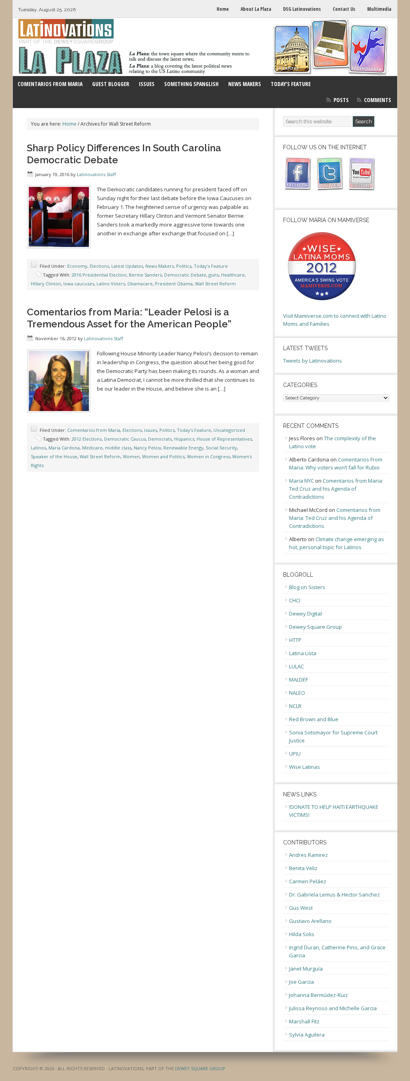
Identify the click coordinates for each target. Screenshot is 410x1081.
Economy (77, 266)
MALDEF (298, 679)
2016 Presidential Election (99, 275)
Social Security (221, 448)
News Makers (159, 266)
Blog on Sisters (307, 587)
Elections (99, 266)
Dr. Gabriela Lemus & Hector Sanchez (334, 894)
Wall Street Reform (215, 284)
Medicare (92, 448)
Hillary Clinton (46, 284)
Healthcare (233, 275)
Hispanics (184, 439)
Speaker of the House (54, 456)
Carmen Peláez (307, 881)
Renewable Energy (183, 448)
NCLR (295, 706)
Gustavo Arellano (310, 921)
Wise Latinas (304, 766)
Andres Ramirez (308, 854)
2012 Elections (87, 439)
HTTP (295, 640)
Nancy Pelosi (147, 448)
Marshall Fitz (304, 1021)
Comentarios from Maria (93, 430)
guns (214, 275)
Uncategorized (229, 430)
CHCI (294, 600)
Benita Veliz (303, 868)
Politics (183, 266)
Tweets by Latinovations (312, 360)
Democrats (160, 439)
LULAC (296, 666)
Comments (377, 100)
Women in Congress (208, 456)
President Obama (174, 284)
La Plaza (205, 47)
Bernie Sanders (145, 275)
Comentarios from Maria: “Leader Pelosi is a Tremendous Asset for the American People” (129, 318)
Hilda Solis (301, 934)
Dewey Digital (305, 613)
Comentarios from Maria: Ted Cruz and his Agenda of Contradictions (336, 488)
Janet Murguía (306, 968)
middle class (118, 448)
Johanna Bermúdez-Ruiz (318, 995)
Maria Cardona (64, 448)
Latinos (38, 448)
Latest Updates (127, 266)
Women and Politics (163, 456)
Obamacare (140, 284)
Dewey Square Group (315, 626)
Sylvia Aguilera (307, 1034)
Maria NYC (301, 480)
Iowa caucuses (78, 284)
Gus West (301, 907)
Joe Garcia (301, 981)
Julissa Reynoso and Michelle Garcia (333, 1008)
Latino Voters (110, 284)
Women (131, 456)
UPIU (295, 753)
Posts (341, 100)
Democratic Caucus (125, 439)
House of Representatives (224, 439)
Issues (150, 430)
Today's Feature (211, 266)
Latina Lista (302, 653)
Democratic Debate (185, 275)
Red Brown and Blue (313, 719)
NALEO (297, 692)
